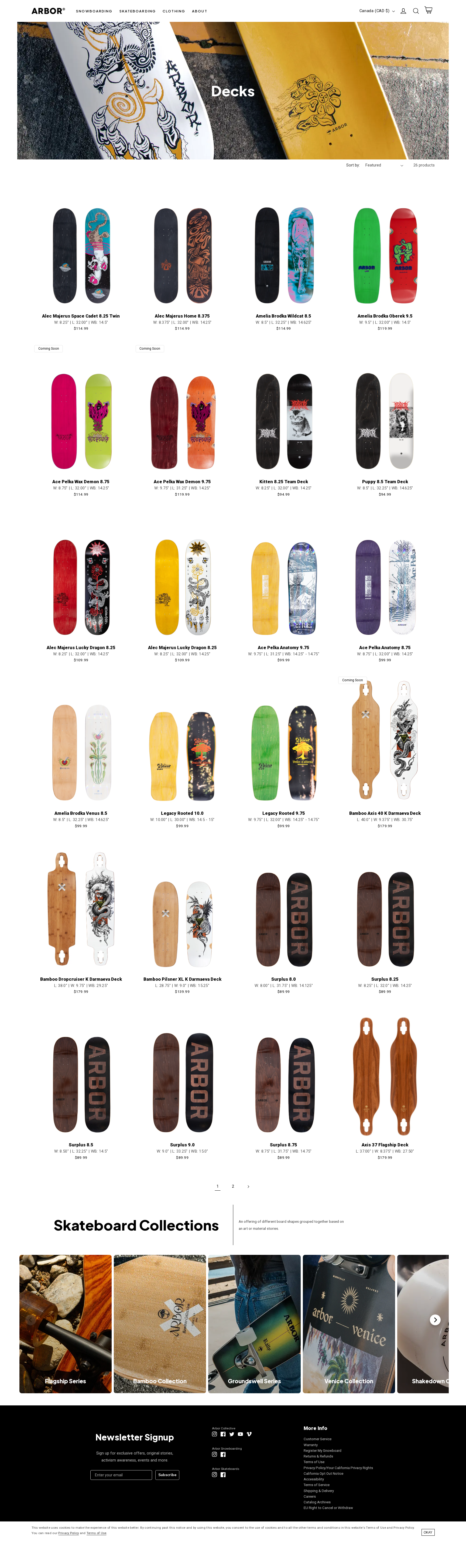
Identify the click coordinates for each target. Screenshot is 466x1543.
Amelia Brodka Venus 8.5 (80, 813)
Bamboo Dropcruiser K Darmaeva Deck (81, 979)
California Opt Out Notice (323, 1474)
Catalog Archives (317, 1502)
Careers (310, 1496)
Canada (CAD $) (374, 10)
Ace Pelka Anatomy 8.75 (385, 647)
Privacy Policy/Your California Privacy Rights (338, 1468)
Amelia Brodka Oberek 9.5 (385, 316)
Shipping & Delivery (319, 1491)
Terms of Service (317, 1485)
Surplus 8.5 (81, 1144)
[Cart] (428, 11)
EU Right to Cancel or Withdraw (328, 1508)
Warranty (311, 1445)
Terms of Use (314, 1462)
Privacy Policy (68, 1533)
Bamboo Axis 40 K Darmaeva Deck (385, 813)
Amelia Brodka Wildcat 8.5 (283, 316)
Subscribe (167, 1474)
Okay (428, 1532)
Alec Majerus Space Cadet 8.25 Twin (81, 316)
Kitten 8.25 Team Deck (283, 481)
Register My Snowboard (322, 1451)
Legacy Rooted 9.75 (283, 813)
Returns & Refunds (318, 1456)
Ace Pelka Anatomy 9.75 (283, 647)
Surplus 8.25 (385, 979)
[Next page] (248, 1186)
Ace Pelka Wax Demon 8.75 (80, 481)
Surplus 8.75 (283, 1144)
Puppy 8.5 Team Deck (385, 481)
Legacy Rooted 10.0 (182, 813)
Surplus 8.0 (283, 979)
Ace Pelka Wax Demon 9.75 (182, 481)
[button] (94, 10)
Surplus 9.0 (182, 1144)
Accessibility (314, 1479)
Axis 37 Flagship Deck (385, 1144)
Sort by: (353, 165)
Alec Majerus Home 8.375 (182, 316)
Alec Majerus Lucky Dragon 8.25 (81, 647)
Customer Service (317, 1439)
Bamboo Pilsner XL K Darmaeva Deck (182, 979)
